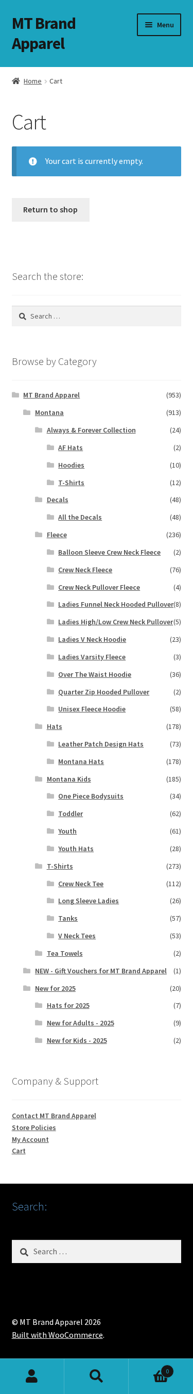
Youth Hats (76, 848)
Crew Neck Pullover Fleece (99, 587)
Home (33, 81)
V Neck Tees (77, 935)
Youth (67, 831)
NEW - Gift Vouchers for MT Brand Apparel (101, 970)
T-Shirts (71, 482)
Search (96, 1376)
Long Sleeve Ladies (88, 900)
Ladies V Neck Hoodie (92, 639)
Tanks (68, 918)
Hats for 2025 (68, 1005)
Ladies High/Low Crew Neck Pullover (115, 621)
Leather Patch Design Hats (101, 744)
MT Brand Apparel (44, 33)
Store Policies (34, 1127)
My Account (30, 1139)
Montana (49, 412)
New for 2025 (55, 988)
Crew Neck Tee (80, 883)
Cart (19, 1150)
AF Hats (70, 447)
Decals (57, 499)
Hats (54, 726)
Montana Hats (81, 761)
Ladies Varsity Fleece (92, 656)
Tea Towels (65, 953)
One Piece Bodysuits (91, 796)
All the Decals (80, 517)
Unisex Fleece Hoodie (92, 708)
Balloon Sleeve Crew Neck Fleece (109, 552)
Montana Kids (69, 779)
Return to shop (50, 209)
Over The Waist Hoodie (94, 674)
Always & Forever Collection (91, 430)
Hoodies (71, 465)
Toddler (70, 813)
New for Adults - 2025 (80, 1022)
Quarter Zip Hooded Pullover (103, 691)
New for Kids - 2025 (77, 1040)
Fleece (57, 534)
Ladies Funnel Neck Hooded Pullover (115, 604)
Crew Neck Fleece (85, 569)
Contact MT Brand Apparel (54, 1115)
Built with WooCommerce (57, 1335)
